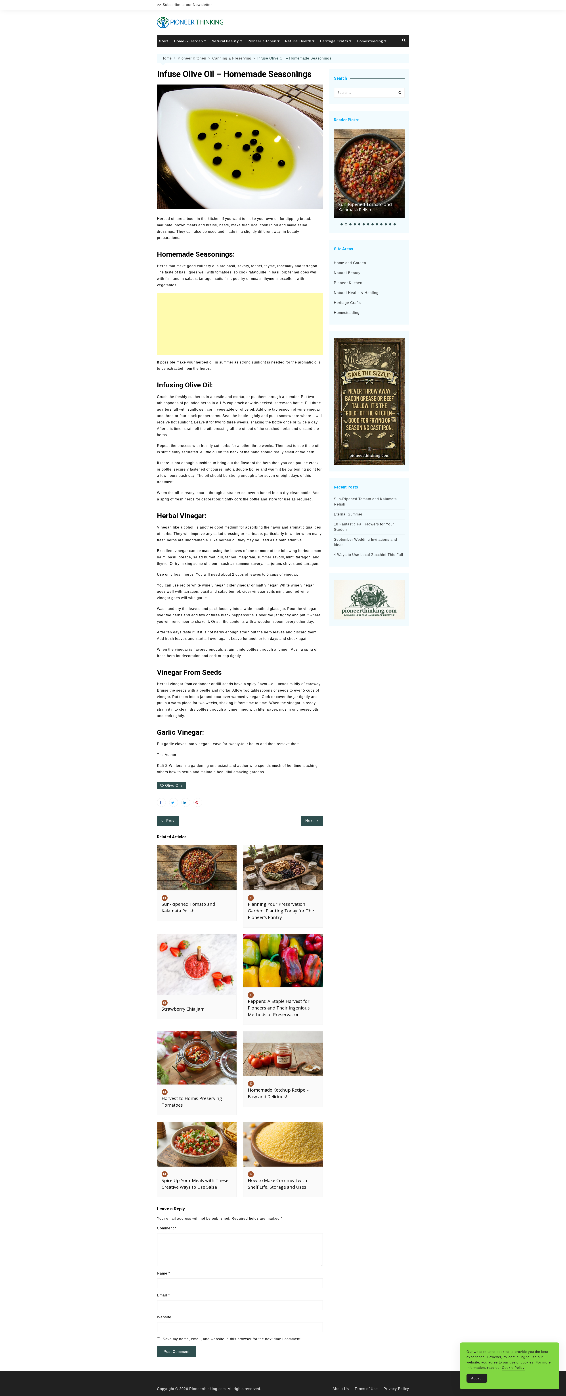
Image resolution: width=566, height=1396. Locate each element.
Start (164, 41)
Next (309, 821)
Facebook (161, 802)
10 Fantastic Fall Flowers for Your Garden (364, 526)
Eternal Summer (348, 514)
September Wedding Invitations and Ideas (365, 542)
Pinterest (197, 802)
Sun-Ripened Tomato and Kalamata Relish (365, 207)
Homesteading (370, 41)
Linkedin (185, 802)
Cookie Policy (513, 1367)
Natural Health (298, 41)
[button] (341, 224)
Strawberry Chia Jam (183, 1009)
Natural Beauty (225, 41)
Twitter (173, 802)
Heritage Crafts (334, 41)
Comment (166, 1228)
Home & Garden (188, 41)
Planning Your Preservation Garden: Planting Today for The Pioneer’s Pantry (281, 910)
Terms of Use (366, 1389)
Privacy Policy (396, 1389)
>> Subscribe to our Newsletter (184, 5)
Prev (170, 821)
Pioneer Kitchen (262, 41)
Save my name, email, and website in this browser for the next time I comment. (232, 1339)
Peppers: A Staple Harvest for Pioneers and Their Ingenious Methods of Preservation (279, 1007)
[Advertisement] (240, 324)
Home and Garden (350, 263)
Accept (477, 1378)
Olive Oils (174, 785)
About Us (341, 1389)
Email (163, 1295)
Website (164, 1317)
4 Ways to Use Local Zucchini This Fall (368, 555)
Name (163, 1273)
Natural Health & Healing (356, 293)
